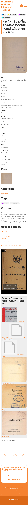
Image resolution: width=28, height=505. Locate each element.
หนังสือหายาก (4, 193)
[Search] (21, 5)
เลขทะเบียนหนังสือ (12, 14)
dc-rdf (5, 234)
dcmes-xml (7, 236)
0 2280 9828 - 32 (15, 475)
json (5, 238)
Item (4, 14)
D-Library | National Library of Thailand (7, 5)
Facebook (5, 245)
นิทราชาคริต (22, 14)
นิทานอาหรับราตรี (6, 17)
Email (19, 245)
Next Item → (19, 454)
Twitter (13, 245)
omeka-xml (7, 241)
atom (5, 231)
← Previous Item (9, 454)
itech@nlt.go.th (15, 479)
